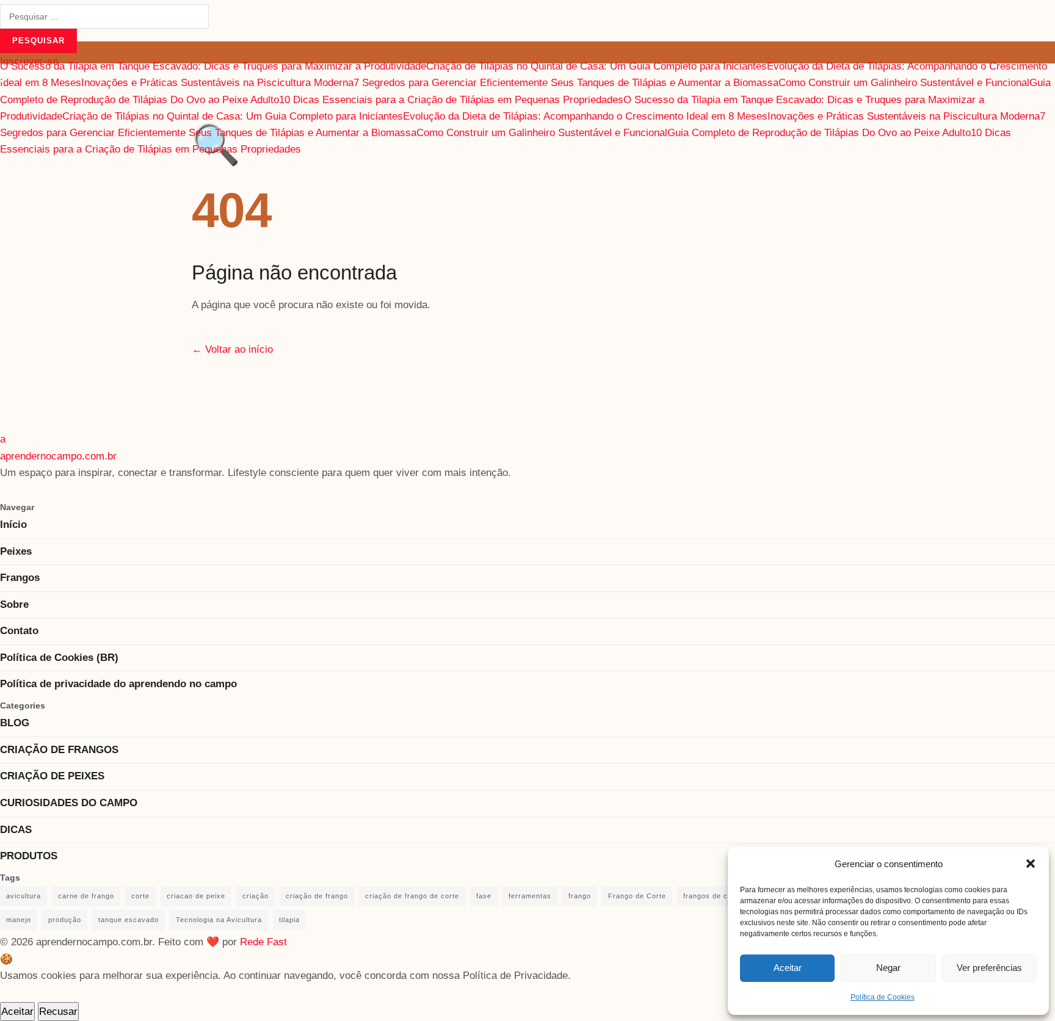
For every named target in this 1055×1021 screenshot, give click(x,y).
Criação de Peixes (52, 776)
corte (140, 896)
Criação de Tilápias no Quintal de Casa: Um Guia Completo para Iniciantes (596, 66)
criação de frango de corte (412, 896)
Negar (888, 967)
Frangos (20, 577)
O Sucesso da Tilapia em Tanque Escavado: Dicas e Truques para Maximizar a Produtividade (213, 66)
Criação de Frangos (59, 750)
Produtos (28, 856)
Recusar (58, 1011)
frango (579, 896)
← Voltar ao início (232, 349)
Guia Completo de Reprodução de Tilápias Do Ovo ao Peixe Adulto (819, 133)
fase (483, 896)
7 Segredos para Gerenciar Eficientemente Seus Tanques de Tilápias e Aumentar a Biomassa (565, 82)
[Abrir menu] (1, 81)
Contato (19, 631)
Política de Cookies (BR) (59, 657)
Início (13, 524)
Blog (14, 723)
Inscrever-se (29, 61)
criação (255, 896)
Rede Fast (263, 942)
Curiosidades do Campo (68, 803)
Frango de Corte (637, 896)
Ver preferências (989, 967)
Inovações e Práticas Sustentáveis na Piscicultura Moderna (217, 82)
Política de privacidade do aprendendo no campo (118, 684)
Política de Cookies (882, 997)
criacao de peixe (196, 896)
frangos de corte (712, 896)
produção (64, 919)
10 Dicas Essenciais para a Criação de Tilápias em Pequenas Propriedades (451, 100)
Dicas (16, 829)
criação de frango (317, 896)
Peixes (16, 551)
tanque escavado (128, 919)
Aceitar (788, 967)
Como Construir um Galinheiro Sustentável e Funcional (903, 82)
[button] (1030, 863)
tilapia (289, 919)
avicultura (23, 896)
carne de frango (86, 896)
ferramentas (530, 896)
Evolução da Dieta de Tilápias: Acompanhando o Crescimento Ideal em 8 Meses (585, 116)
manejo (18, 919)
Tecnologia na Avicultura (219, 919)
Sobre (14, 604)
